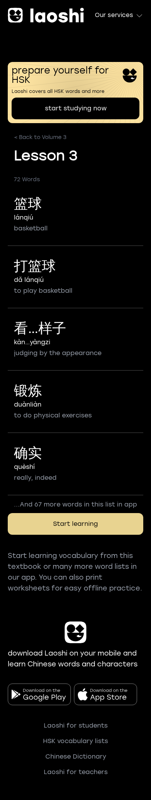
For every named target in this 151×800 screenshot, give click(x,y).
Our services (114, 15)
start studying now (75, 108)
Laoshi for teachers (76, 772)
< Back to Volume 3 (40, 137)
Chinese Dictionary (75, 756)
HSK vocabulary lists (75, 741)
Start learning (75, 523)
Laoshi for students (76, 725)
